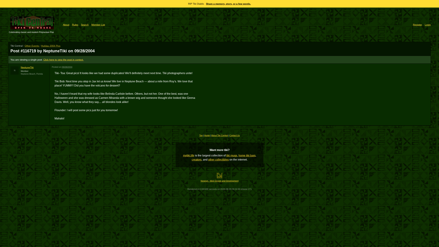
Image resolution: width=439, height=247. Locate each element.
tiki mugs (231, 155)
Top (201, 135)
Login (428, 24)
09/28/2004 (67, 67)
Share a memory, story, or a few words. (228, 3)
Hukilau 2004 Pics (50, 45)
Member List (98, 24)
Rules (75, 24)
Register (417, 24)
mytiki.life (188, 155)
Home (207, 135)
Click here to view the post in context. (63, 59)
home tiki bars (247, 155)
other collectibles (218, 159)
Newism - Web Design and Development (220, 181)
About (66, 24)
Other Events (32, 45)
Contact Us (234, 135)
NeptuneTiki (27, 67)
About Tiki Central (219, 135)
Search (85, 24)
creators (196, 159)
